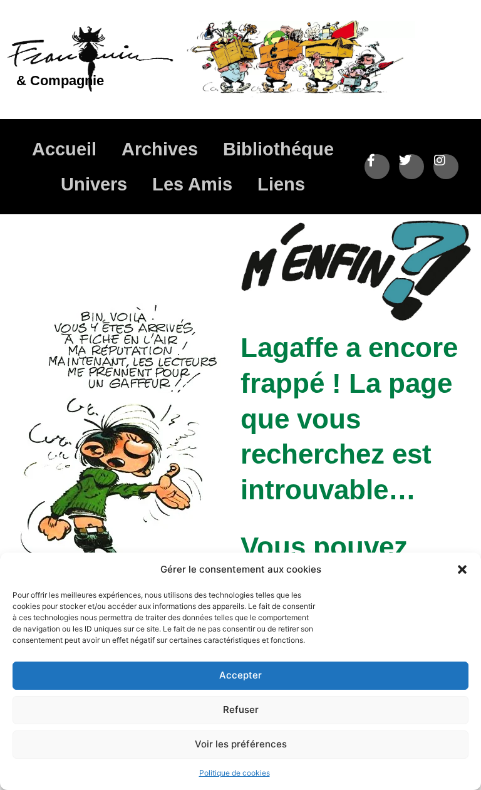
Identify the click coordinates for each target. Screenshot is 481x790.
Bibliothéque (278, 149)
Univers (94, 184)
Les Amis (192, 184)
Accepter (240, 675)
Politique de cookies (234, 772)
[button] (462, 569)
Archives (160, 149)
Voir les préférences (241, 744)
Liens (281, 184)
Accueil (64, 149)
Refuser (241, 709)
